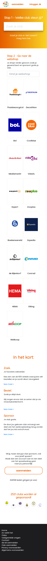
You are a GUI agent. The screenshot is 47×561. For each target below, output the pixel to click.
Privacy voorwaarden (11, 547)
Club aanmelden (9, 545)
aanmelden (23, 470)
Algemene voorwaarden (13, 550)
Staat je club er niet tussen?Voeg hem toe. (23, 37)
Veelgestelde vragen (11, 538)
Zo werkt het (7, 533)
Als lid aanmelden (10, 542)
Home (4, 530)
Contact (5, 540)
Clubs (4, 535)
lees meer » (9, 384)
